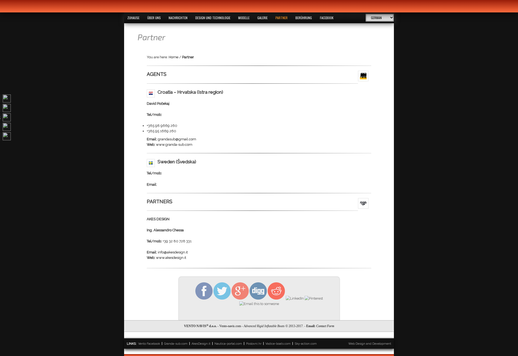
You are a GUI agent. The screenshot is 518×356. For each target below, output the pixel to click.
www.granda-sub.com (174, 145)
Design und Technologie (212, 17)
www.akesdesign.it (171, 258)
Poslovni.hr (253, 343)
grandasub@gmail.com (177, 139)
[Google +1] (240, 298)
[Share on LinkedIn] (295, 298)
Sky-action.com (306, 343)
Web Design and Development (369, 343)
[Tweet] (222, 298)
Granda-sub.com (176, 343)
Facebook (326, 17)
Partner (281, 17)
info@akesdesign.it (173, 252)
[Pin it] (314, 298)
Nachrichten (178, 17)
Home (173, 57)
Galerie (262, 17)
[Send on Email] (259, 304)
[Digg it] (258, 298)
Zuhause (133, 17)
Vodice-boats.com (278, 343)
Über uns (154, 17)
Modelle (244, 17)
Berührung (303, 17)
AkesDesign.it (201, 343)
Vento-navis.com (230, 326)
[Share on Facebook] (204, 298)
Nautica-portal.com (228, 343)
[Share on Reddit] (276, 298)
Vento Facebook (149, 343)
